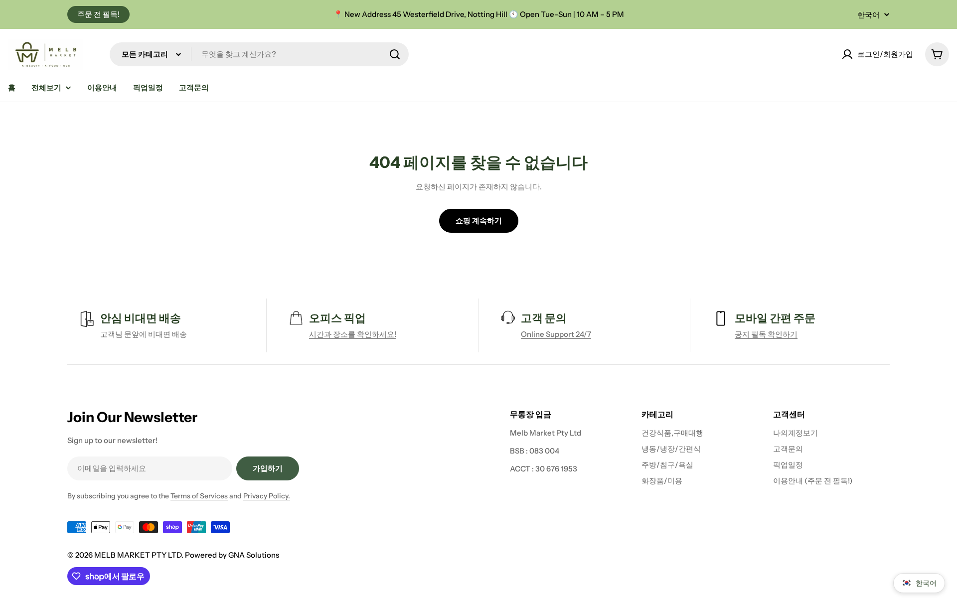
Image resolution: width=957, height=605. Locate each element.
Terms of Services (199, 495)
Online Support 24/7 (556, 334)
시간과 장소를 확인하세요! (352, 334)
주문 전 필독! (98, 14)
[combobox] (259, 54)
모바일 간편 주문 (775, 318)
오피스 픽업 (337, 318)
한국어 (868, 14)
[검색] (395, 54)
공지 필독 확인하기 (766, 334)
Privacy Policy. (266, 495)
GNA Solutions (253, 555)
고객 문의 (544, 318)
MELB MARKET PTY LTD (137, 555)
